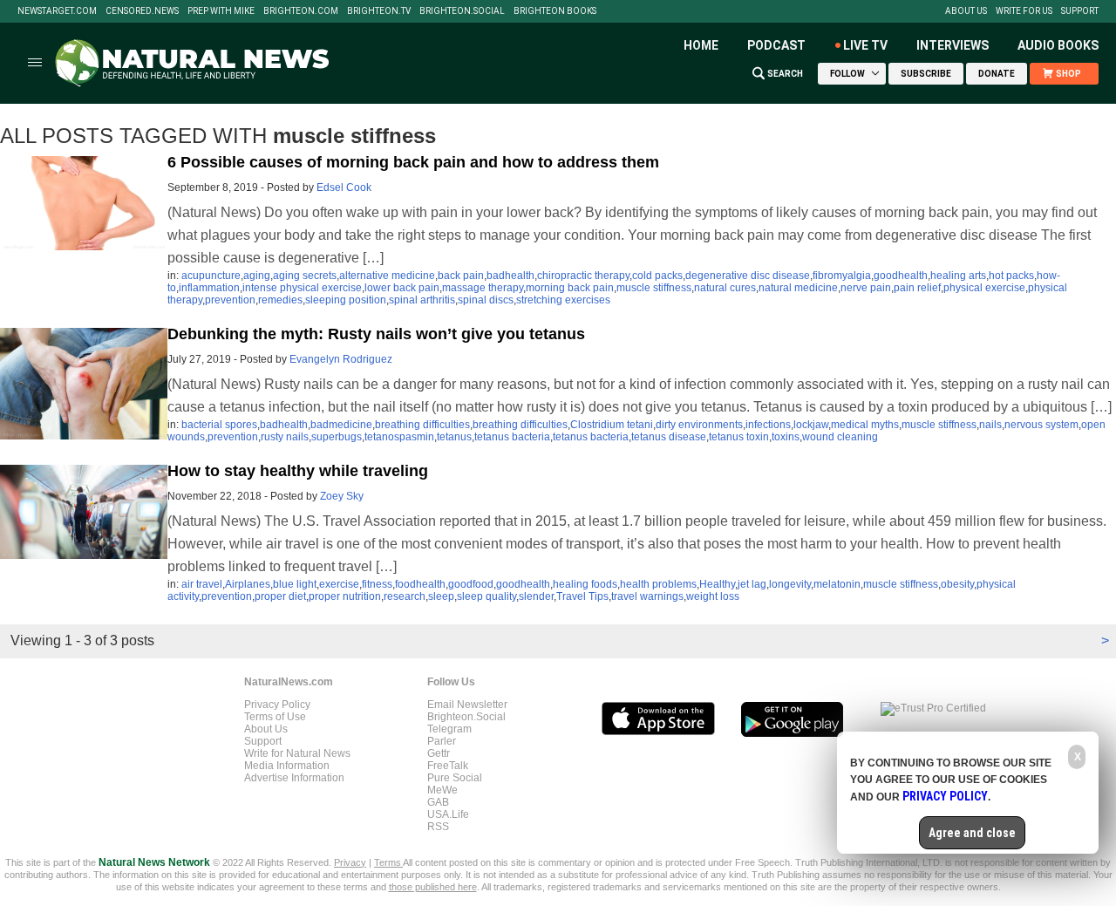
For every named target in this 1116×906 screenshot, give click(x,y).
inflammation (209, 288)
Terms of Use (275, 717)
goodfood (470, 584)
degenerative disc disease (747, 275)
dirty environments (699, 425)
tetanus (454, 437)
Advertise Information (294, 778)
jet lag (752, 584)
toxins (786, 437)
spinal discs (486, 300)
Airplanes (247, 584)
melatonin (837, 584)
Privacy (350, 862)
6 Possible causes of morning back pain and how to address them (413, 162)
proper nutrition (345, 596)
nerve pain (865, 288)
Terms (388, 862)
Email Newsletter (467, 704)
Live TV (865, 45)
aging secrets (305, 275)
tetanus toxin (739, 437)
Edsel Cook (343, 187)
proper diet (280, 596)
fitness (377, 584)
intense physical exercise (302, 288)
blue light (294, 584)
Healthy (717, 584)
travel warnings (647, 596)
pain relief (917, 288)
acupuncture (211, 275)
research (404, 596)
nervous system (1041, 425)
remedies (280, 300)
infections (768, 425)
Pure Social (454, 778)
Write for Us (1024, 11)
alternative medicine (387, 275)
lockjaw (810, 425)
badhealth (510, 275)
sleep (441, 596)
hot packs (1011, 275)
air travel (201, 584)
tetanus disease (668, 437)
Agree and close (972, 833)
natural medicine (798, 288)
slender (536, 596)
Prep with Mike (221, 11)
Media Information (287, 766)
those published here (433, 887)
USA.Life (448, 814)
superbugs (336, 437)
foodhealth (420, 584)
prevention (230, 300)
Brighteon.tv (379, 11)
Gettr (438, 753)
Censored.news (142, 11)
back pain (461, 275)
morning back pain (570, 288)
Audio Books (1058, 45)
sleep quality (486, 596)
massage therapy (482, 288)
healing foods (585, 584)
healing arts (958, 275)
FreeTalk (447, 766)
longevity (790, 584)
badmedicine (341, 425)
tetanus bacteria (512, 437)
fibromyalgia (842, 275)
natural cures (725, 288)
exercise (339, 584)
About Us (966, 11)
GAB (438, 802)
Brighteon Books (555, 11)
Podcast (776, 45)
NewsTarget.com (57, 11)
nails (990, 425)
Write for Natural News (297, 753)
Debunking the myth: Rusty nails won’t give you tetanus (376, 334)
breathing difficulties (422, 425)
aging (256, 275)
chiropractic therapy (583, 275)
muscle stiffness (653, 288)
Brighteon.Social (462, 11)
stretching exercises (563, 300)
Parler (441, 741)
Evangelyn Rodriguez (340, 359)
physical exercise (984, 288)
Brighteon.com (300, 11)
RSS (438, 827)
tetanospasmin (399, 437)
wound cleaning (840, 437)
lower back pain (401, 288)
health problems (658, 584)
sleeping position (345, 300)
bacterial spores (219, 425)
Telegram (449, 729)
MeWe (442, 790)
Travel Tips (582, 596)
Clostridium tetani (611, 425)
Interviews (952, 45)
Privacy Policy (277, 704)
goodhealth (901, 275)
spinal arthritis (422, 300)
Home (701, 45)
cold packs (657, 275)
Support (1080, 11)
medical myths (865, 425)
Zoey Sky (342, 496)
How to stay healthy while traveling (297, 471)
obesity (957, 584)
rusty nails (285, 437)
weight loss (712, 596)
